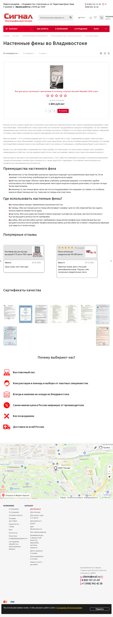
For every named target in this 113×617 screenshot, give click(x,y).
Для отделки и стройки (36, 552)
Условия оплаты (16, 515)
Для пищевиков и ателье (36, 557)
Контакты (13, 533)
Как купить (42, 29)
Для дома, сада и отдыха (36, 516)
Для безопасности (36, 528)
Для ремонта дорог (35, 522)
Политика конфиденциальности (18, 537)
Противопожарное (38, 532)
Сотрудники (80, 29)
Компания (8, 506)
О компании (61, 29)
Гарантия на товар (14, 525)
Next (111, 261)
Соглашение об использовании (69, 608)
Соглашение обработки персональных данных (15, 545)
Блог (96, 29)
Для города (35, 512)
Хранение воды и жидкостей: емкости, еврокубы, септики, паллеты (36, 541)
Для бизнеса (35, 509)
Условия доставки (13, 519)
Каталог (13, 29)
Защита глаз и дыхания (36, 563)
